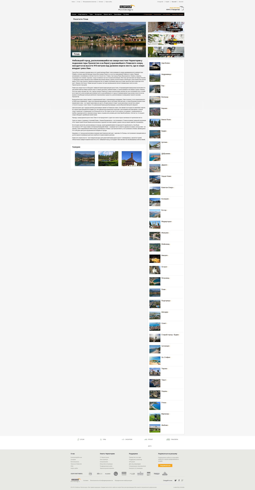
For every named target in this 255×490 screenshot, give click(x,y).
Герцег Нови (166, 176)
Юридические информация (123, 480)
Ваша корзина (175, 7)
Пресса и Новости (76, 464)
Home (73, 1)
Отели (74, 14)
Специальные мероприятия (137, 466)
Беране (164, 108)
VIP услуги (132, 461)
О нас (78, 1)
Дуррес (164, 165)
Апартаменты (82, 14)
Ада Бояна (165, 63)
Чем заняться (166, 14)
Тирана (164, 368)
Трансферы (117, 14)
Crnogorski (160, 1)
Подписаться (165, 465)
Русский (174, 1)
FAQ (72, 466)
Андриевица (166, 74)
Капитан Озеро (167, 187)
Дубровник (165, 153)
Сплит (163, 323)
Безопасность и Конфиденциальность (101, 480)
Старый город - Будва (170, 335)
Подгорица (165, 301)
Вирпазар (165, 414)
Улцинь (164, 391)
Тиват (163, 380)
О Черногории (148, 14)
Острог (164, 267)
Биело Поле (166, 119)
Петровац (165, 278)
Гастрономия (157, 14)
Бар (162, 86)
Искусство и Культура (177, 14)
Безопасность (75, 461)
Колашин (165, 199)
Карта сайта (109, 1)
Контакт (101, 1)
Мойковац (165, 244)
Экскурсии (98, 14)
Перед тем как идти (135, 457)
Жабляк (164, 425)
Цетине (164, 142)
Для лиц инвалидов (135, 464)
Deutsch (181, 1)
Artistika (182, 487)
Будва (163, 131)
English (167, 1)
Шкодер (164, 312)
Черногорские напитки (107, 468)
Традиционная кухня (106, 466)
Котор (163, 210)
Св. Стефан (165, 357)
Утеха (163, 402)
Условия (73, 459)
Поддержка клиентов (135, 459)
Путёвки (126, 14)
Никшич (164, 255)
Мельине (164, 233)
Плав (163, 289)
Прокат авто (108, 14)
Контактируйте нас (76, 457)
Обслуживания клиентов (89, 1)
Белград (164, 97)
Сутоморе (165, 346)
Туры (91, 14)
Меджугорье (166, 221)
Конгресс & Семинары (136, 468)
